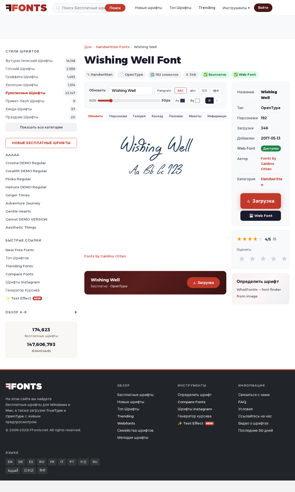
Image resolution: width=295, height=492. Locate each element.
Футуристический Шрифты (29, 60)
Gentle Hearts (18, 211)
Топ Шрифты (180, 8)
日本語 (29, 470)
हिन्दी (42, 470)
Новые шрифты (148, 8)
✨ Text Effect (23, 298)
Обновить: (97, 90)
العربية (13, 470)
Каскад (157, 116)
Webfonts (126, 423)
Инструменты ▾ (236, 8)
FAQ (242, 402)
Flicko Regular (18, 179)
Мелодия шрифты (132, 437)
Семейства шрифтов (135, 430)
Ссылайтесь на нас (255, 416)
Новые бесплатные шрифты (41, 143)
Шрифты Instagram (23, 282)
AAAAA (12, 155)
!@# (216, 90)
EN (10, 462)
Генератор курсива (23, 290)
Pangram (164, 90)
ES (31, 462)
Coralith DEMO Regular (26, 171)
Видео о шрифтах (253, 423)
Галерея (139, 116)
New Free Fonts (20, 250)
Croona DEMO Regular (26, 163)
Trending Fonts (19, 266)
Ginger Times (18, 195)
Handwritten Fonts (113, 47)
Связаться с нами (254, 395)
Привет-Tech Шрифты (25, 101)
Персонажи (118, 116)
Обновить (95, 116)
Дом (87, 47)
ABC (180, 90)
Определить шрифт (195, 395)
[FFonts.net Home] (26, 8)
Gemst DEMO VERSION (26, 219)
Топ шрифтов (17, 258)
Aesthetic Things (21, 227)
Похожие (176, 116)
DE (20, 462)
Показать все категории (41, 127)
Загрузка (206, 282)
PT (72, 462)
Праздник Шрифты (22, 117)
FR (52, 462)
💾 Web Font (260, 215)
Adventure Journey (23, 203)
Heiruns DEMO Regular (26, 187)
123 (204, 90)
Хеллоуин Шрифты (22, 85)
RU (95, 462)
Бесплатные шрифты (135, 395)
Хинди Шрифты (19, 109)
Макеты (195, 116)
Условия (245, 409)
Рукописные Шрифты (25, 93)
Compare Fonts (19, 274)
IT (62, 462)
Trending (207, 8)
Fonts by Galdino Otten (105, 256)
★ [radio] (241, 259)
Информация (217, 116)
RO (41, 462)
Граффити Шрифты (22, 77)
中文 (83, 462)
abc (193, 90)
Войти (263, 8)
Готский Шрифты (20, 69)
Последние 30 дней (255, 430)
